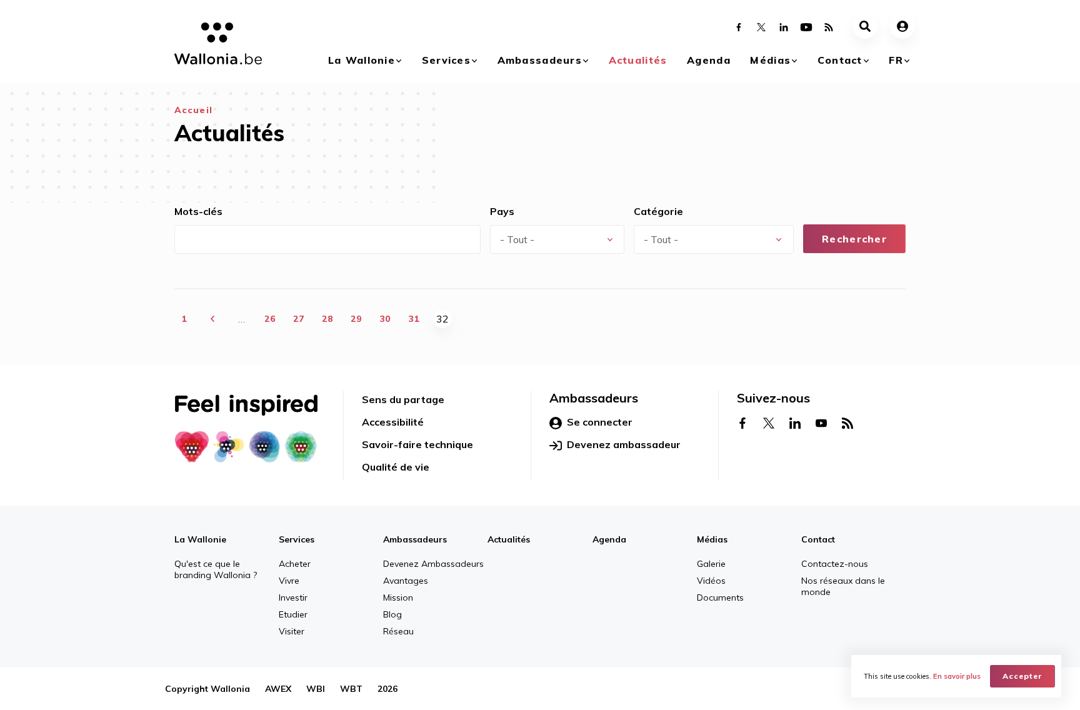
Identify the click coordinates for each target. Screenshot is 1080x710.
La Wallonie (361, 60)
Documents (720, 597)
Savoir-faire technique (417, 444)
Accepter (1022, 676)
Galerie (711, 563)
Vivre (289, 580)
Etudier (293, 614)
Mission (398, 597)
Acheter (295, 563)
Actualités (638, 60)
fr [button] (896, 60)
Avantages (405, 580)
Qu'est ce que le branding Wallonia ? (215, 569)
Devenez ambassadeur (624, 444)
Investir (293, 597)
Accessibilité (393, 422)
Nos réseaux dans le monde (843, 586)
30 (385, 318)
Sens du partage (403, 399)
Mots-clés (198, 211)
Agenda (709, 60)
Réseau (398, 631)
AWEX (278, 688)
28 (327, 318)
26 (270, 318)
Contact (840, 60)
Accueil (193, 110)
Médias (770, 60)
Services (446, 60)
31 (414, 318)
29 (356, 318)
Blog (392, 614)
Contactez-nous (834, 563)
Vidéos (711, 580)
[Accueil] (213, 45)
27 (298, 318)
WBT (351, 688)
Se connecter (599, 422)
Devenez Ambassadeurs (433, 563)
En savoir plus (957, 676)
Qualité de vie (395, 467)
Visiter (291, 631)
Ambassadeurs (540, 60)
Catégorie (658, 211)
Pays (502, 211)
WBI (315, 688)
